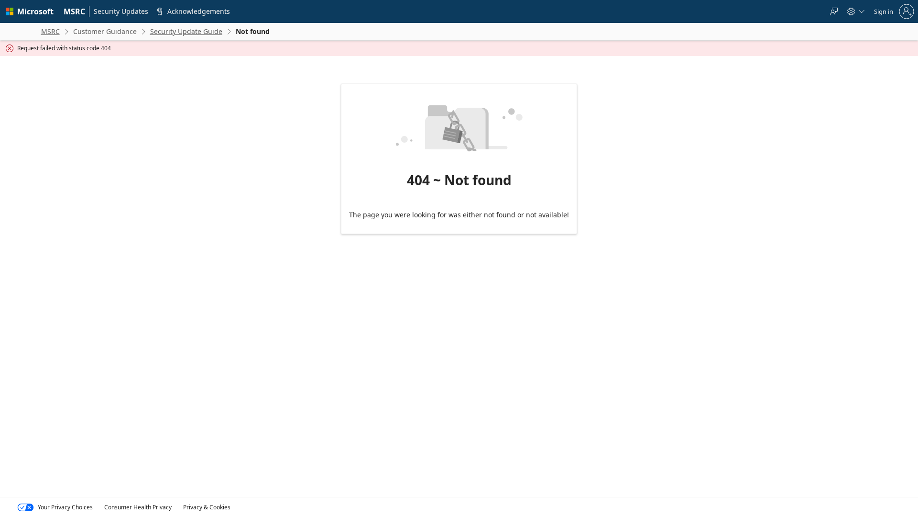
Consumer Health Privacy (138, 507)
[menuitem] (74, 11)
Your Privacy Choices (65, 507)
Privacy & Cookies (206, 507)
